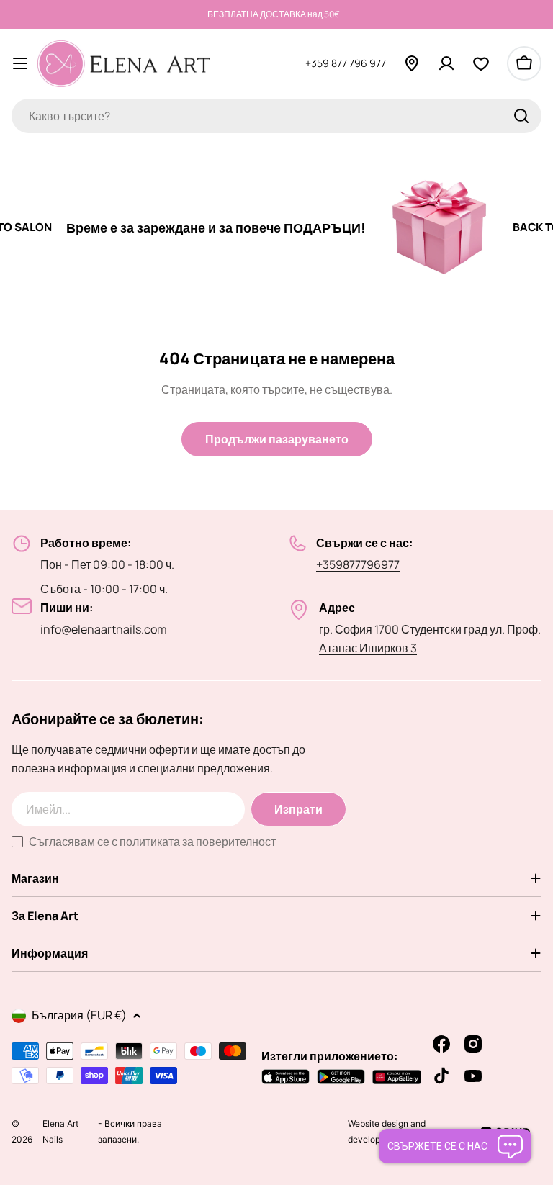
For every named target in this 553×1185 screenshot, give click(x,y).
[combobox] (276, 116)
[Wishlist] (481, 63)
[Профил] (446, 63)
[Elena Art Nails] (421, 227)
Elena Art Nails (60, 1140)
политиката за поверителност (198, 842)
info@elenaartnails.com (103, 629)
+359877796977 (358, 564)
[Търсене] (521, 116)
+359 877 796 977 (345, 63)
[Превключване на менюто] (20, 63)
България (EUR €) (79, 1015)
